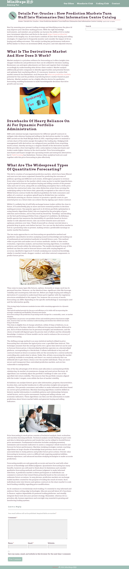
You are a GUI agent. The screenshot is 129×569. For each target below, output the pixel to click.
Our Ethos (69, 3)
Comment (12, 518)
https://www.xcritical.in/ (57, 34)
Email (31, 543)
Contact (116, 3)
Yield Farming (17, 155)
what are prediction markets (59, 74)
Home (20, 21)
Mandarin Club (85, 3)
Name (11, 543)
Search (88, 26)
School (55, 567)
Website (51, 543)
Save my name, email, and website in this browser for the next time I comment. (39, 554)
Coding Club (102, 3)
